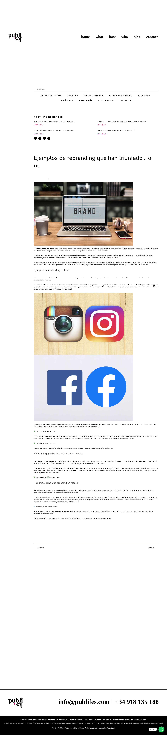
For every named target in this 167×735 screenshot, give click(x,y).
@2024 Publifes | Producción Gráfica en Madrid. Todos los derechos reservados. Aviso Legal (83, 728)
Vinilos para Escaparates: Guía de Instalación (117, 130)
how (112, 37)
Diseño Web (67, 100)
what (99, 37)
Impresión (126, 100)
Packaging (144, 96)
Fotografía (85, 100)
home (85, 37)
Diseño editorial (94, 96)
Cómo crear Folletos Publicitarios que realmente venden (122, 121)
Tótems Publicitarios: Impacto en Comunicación (54, 121)
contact (152, 37)
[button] (35, 138)
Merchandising (106, 100)
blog (137, 37)
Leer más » (39, 125)
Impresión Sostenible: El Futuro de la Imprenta (54, 130)
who (124, 37)
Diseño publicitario (120, 96)
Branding (73, 96)
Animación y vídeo (51, 96)
